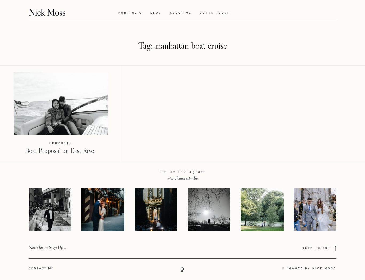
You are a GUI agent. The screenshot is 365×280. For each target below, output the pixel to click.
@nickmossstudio (182, 178)
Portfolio (130, 13)
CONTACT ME (41, 268)
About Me (181, 13)
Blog (156, 13)
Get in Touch (215, 13)
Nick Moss (324, 268)
